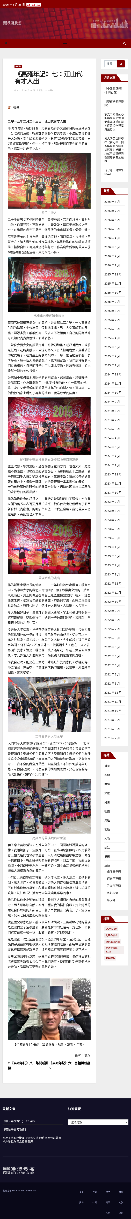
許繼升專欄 (114, 885)
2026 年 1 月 (112, 265)
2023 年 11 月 (112, 483)
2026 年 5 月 (112, 229)
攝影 (107, 856)
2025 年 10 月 (112, 292)
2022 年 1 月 (112, 683)
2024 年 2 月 (112, 456)
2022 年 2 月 (112, 674)
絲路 (107, 847)
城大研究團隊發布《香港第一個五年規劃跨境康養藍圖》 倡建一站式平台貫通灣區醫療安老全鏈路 (114, 150)
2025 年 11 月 (112, 283)
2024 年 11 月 (112, 383)
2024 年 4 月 (112, 438)
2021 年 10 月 (112, 710)
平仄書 (18, 66)
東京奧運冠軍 (113, 941)
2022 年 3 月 (112, 665)
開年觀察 (110, 958)
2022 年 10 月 (112, 601)
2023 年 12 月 (112, 474)
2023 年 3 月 (112, 556)
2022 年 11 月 (112, 592)
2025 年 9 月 (112, 301)
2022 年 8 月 (112, 620)
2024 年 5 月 (112, 429)
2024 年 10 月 (112, 392)
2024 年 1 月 (112, 465)
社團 (107, 811)
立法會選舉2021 (112, 950)
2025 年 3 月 (112, 347)
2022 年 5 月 (112, 647)
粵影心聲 (112, 893)
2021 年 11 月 (112, 701)
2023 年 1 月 (112, 574)
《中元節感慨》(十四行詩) (19, 1121)
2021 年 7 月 (112, 738)
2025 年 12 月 (112, 274)
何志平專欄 (114, 878)
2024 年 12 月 (112, 374)
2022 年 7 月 (112, 629)
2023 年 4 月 (112, 547)
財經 (107, 784)
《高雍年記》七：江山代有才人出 (48, 77)
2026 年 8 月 (112, 201)
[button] (124, 43)
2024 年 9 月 (112, 401)
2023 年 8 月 (112, 510)
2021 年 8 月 (112, 729)
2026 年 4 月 (112, 238)
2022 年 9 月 (112, 610)
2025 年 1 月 (112, 365)
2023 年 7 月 (112, 520)
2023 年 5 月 (112, 538)
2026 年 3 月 (112, 247)
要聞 (107, 775)
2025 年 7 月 (112, 320)
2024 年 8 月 (112, 410)
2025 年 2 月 (112, 356)
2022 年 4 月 (112, 656)
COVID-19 (111, 928)
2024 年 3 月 (112, 447)
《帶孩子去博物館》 (15, 1129)
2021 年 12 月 (112, 692)
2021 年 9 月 (112, 720)
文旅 (107, 793)
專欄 (107, 865)
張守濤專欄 (114, 871)
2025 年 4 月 (112, 338)
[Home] (6, 43)
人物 (107, 838)
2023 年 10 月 (112, 492)
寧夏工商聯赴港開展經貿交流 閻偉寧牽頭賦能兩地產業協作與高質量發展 (114, 122)
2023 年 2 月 (112, 565)
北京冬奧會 (112, 935)
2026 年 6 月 (112, 220)
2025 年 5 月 (112, 329)
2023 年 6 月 (112, 529)
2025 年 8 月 (112, 310)
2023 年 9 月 (112, 501)
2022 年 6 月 (112, 638)
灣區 (107, 820)
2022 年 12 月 (112, 583)
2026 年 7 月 (112, 210)
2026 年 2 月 (112, 256)
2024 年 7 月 (112, 420)
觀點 (107, 829)
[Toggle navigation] (65, 43)
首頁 (107, 765)
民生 (107, 802)
